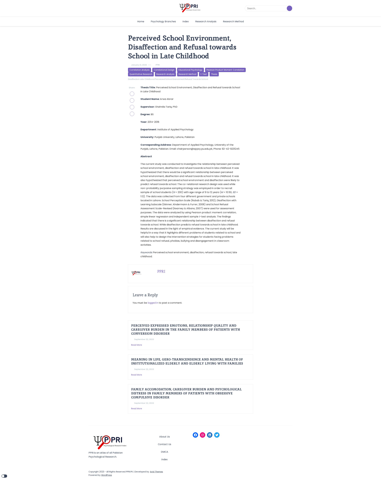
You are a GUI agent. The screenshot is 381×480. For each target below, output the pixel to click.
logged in (153, 302)
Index (185, 21)
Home (140, 21)
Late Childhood (147, 79)
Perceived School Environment (169, 79)
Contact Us (164, 444)
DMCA (164, 452)
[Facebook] (195, 435)
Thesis (214, 74)
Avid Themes (156, 471)
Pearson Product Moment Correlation (225, 70)
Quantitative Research (140, 74)
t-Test (203, 74)
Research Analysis (205, 21)
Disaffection (133, 79)
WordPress (106, 475)
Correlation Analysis (139, 70)
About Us (164, 436)
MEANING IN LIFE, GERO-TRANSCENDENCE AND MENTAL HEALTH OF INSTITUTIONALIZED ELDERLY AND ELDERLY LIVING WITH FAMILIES (187, 361)
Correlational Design (164, 70)
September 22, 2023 (144, 339)
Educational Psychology (190, 70)
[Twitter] (217, 435)
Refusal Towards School (196, 79)
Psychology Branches (163, 21)
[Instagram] (202, 435)
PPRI (158, 65)
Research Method (233, 21)
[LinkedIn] (209, 435)
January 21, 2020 (139, 65)
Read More (137, 345)
